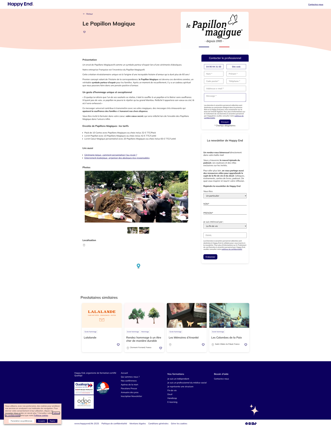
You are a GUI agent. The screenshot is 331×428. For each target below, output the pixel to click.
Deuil (169, 394)
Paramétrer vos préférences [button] (21, 421)
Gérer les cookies (179, 423)
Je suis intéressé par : (213, 222)
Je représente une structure (180, 386)
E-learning (172, 402)
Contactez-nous (315, 4)
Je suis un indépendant (178, 378)
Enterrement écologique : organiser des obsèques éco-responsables (117, 158)
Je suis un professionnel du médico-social (187, 382)
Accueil (124, 373)
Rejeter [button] (52, 421)
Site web (236, 66)
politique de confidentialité (232, 249)
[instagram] (249, 424)
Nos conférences (129, 380)
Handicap (172, 398)
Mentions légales (138, 423)
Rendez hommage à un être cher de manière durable (143, 339)
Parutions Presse (129, 388)
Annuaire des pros (129, 392)
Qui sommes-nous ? (130, 376)
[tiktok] (255, 424)
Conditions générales (158, 423)
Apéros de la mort (129, 384)
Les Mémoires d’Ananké (184, 337)
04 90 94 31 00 (213, 66)
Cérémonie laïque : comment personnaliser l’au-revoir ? (110, 155)
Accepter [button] (41, 421)
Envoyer (225, 122)
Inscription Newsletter (131, 396)
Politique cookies (41, 415)
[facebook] (246, 424)
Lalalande (90, 337)
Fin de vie (172, 390)
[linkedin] (252, 424)
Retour (89, 14)
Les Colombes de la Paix (226, 337)
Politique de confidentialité (114, 423)
